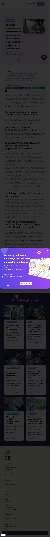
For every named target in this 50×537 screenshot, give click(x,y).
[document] (25, 268)
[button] (48, 251)
